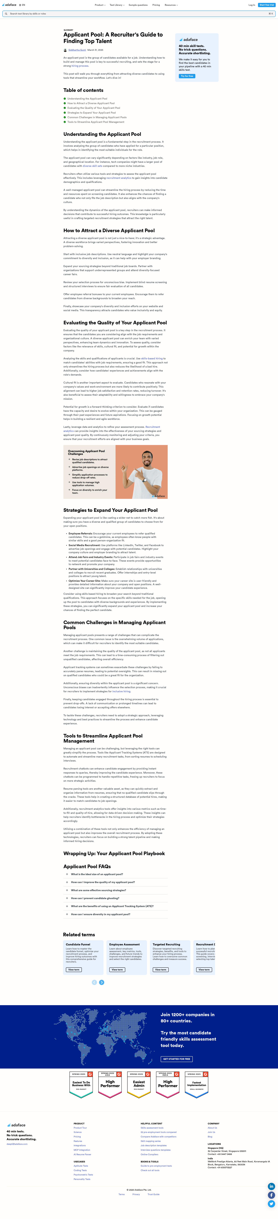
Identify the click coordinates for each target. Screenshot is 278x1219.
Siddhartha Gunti (77, 50)
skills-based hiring (152, 358)
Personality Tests (82, 1179)
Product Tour (80, 1128)
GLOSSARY (68, 30)
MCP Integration (82, 1150)
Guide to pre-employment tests (156, 1166)
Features (78, 1141)
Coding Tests (80, 1170)
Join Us (211, 1132)
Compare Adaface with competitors (158, 1137)
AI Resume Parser (82, 1154)
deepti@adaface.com (17, 1144)
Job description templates (154, 1145)
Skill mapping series (151, 1141)
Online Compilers (149, 1154)
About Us (212, 1128)
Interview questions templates (156, 1150)
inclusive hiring (121, 691)
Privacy (136, 1194)
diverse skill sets (92, 166)
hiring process (80, 66)
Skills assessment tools (152, 1128)
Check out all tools (150, 1170)
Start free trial (267, 5)
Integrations (80, 1145)
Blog (210, 1137)
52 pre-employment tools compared (159, 1132)
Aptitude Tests (81, 1166)
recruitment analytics (118, 178)
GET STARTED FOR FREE (176, 1059)
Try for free (187, 76)
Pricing (77, 1137)
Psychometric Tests (83, 1175)
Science (78, 1132)
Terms (122, 1194)
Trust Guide (153, 1194)
